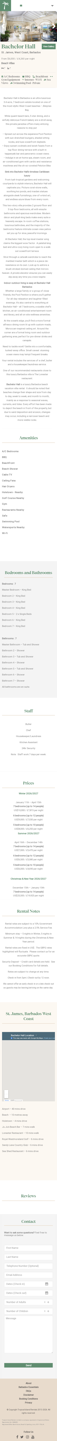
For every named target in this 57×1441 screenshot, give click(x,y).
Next (53, 26)
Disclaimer (28, 1395)
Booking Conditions (23, 965)
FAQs (28, 1391)
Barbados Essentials (29, 1387)
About (28, 1383)
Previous (4, 26)
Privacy (28, 1402)
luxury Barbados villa (21, 374)
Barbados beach (39, 384)
